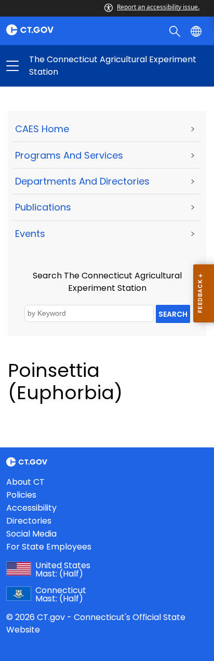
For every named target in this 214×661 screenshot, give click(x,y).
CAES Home (42, 128)
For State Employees (48, 547)
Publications (43, 207)
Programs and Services (69, 155)
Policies (21, 495)
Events (30, 233)
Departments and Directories (82, 181)
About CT (25, 482)
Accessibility (31, 508)
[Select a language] (197, 30)
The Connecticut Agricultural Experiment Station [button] (59, 65)
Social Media (31, 534)
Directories (28, 521)
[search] (175, 30)
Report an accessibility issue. (158, 7)
